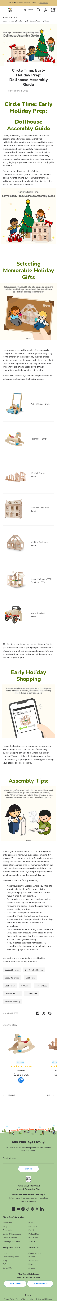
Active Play (7, 1222)
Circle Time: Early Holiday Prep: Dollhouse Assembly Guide (26, 21)
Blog (13, 17)
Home (5, 17)
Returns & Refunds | (37, 1299)
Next (48, 1095)
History (31, 1264)
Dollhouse (30, 978)
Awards (31, 1268)
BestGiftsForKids (12, 978)
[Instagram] (23, 1209)
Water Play (32, 1241)
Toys (5, 1253)
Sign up (28, 1168)
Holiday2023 (41, 986)
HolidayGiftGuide (12, 993)
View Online (15, 1283)
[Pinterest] (32, 1209)
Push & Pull (33, 1238)
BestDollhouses (12, 970)
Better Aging (8, 1230)
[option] (20, 1057)
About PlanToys (34, 1253)
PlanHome (32, 1226)
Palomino (21, 1070)
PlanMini (31, 1230)
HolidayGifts (31, 993)
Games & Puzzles (10, 1238)
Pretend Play (33, 1234)
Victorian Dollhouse (40, 507)
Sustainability (33, 1260)
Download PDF (40, 1283)
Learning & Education (11, 1241)
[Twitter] (37, 1209)
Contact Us (7, 1268)
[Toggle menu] (3, 10)
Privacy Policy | (9, 1299)
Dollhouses (10, 986)
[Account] (45, 8)
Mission (31, 1257)
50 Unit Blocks (38, 473)
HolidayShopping (12, 1001)
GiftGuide (25, 986)
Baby (5, 1226)
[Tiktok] (27, 1209)
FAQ (4, 1264)
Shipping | (49, 1299)
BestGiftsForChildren (34, 970)
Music (30, 1222)
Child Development (11, 1257)
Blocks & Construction (12, 1234)
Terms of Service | (22, 1299)
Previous (10, 1095)
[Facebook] (13, 1209)
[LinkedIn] (42, 1209)
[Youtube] (18, 1209)
